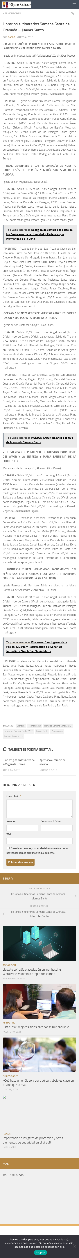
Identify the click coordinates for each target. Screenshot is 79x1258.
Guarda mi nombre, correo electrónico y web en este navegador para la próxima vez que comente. (37, 850)
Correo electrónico (50, 821)
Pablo (11, 37)
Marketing (9, 1022)
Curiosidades (10, 1076)
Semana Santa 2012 (13, 736)
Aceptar (40, 1252)
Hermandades (12, 13)
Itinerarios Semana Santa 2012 (18, 731)
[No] (74, 1246)
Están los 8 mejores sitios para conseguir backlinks (36, 1027)
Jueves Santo (42, 731)
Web (9, 834)
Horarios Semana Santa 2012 (57, 725)
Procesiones (57, 731)
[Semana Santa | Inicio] (21, 4)
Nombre (10, 821)
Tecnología (9, 965)
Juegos (7, 1133)
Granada (20, 725)
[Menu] (74, 4)
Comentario (13, 796)
